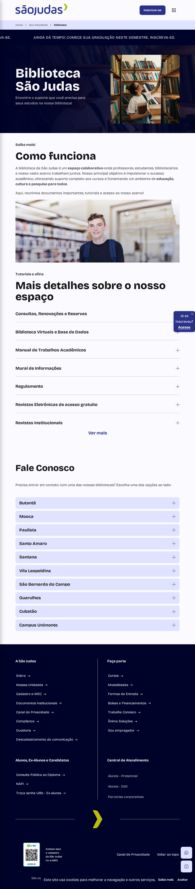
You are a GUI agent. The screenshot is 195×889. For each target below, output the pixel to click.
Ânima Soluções (120, 721)
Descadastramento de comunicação (44, 739)
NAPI (20, 784)
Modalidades (118, 685)
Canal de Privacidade (32, 712)
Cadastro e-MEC (29, 694)
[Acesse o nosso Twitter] (115, 841)
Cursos (113, 676)
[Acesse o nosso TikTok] (103, 841)
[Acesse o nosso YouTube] (126, 841)
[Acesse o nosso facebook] (69, 841)
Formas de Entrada (123, 694)
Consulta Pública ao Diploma (38, 775)
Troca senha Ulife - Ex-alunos (38, 793)
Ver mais (97, 433)
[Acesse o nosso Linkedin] (92, 841)
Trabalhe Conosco (122, 712)
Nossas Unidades (29, 685)
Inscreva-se (152, 10)
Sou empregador (121, 730)
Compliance (25, 721)
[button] (186, 853)
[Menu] (174, 10)
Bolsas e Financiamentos (127, 703)
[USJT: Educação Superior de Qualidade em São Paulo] (76, 10)
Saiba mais (166, 880)
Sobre (21, 676)
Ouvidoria (23, 730)
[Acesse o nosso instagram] (80, 841)
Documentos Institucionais (36, 703)
